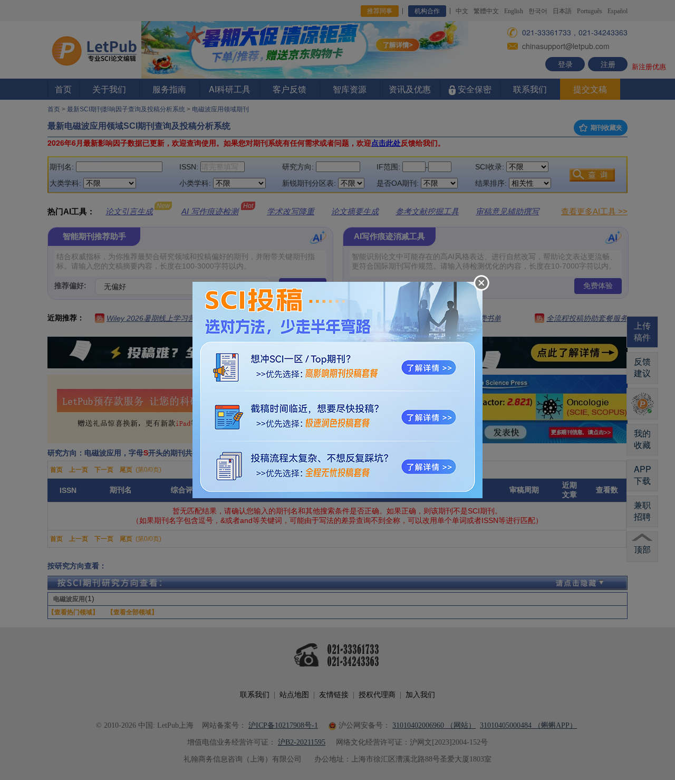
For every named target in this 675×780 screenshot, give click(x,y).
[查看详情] (337, 389)
